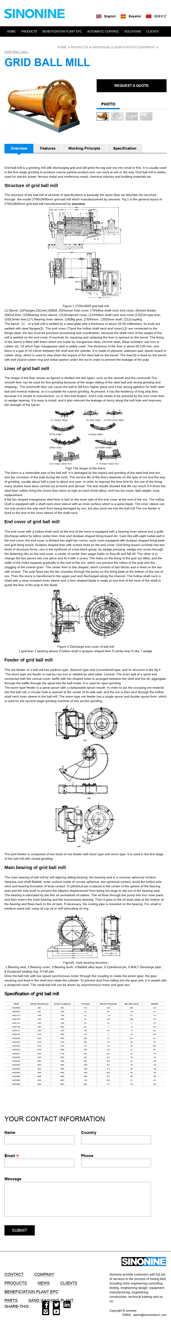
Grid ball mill (16, 52)
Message (12, 1178)
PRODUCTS (29, 31)
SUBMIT (19, 1230)
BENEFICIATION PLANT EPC (62, 31)
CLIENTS (152, 31)
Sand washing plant (50, 1300)
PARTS (11, 1300)
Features (47, 148)
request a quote (131, 85)
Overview (19, 148)
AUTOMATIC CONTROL (103, 31)
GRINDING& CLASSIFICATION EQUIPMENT (123, 47)
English (110, 16)
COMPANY (14, 42)
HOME (11, 31)
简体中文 (160, 16)
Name (9, 1132)
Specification (124, 148)
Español (135, 16)
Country (88, 1132)
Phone (87, 1155)
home (62, 47)
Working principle (84, 148)
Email (10, 1155)
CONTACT (48, 42)
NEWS (31, 42)
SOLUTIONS (132, 31)
